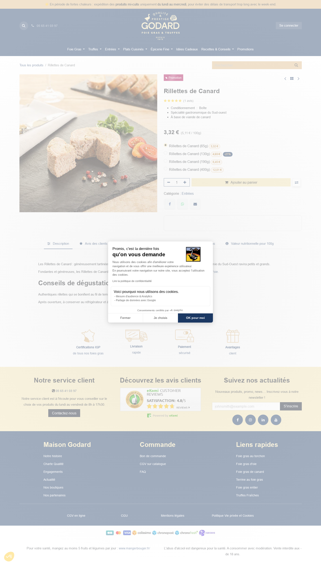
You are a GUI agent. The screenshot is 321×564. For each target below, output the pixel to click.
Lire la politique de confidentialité (132, 281)
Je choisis (160, 318)
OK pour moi (195, 318)
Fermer (125, 318)
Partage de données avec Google (136, 300)
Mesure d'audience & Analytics (134, 296)
